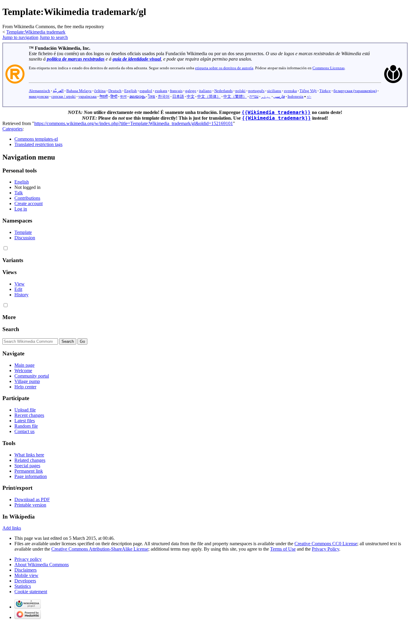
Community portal (31, 375)
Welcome (23, 370)
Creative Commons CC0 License (325, 543)
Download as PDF (32, 499)
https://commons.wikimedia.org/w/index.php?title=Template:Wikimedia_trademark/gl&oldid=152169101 (133, 123)
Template (23, 232)
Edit (18, 289)
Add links (11, 528)
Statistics (22, 586)
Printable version (30, 504)
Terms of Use (283, 549)
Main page (24, 365)
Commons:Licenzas (328, 68)
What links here (29, 454)
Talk (18, 192)
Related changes (29, 460)
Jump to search (54, 37)
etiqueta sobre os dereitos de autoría (224, 68)
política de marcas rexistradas (75, 58)
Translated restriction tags (38, 144)
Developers (25, 580)
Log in (20, 208)
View (19, 283)
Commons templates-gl (36, 139)
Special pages (27, 465)
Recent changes (29, 415)
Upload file (25, 409)
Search (10, 329)
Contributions (27, 198)
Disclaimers (25, 570)
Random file (26, 426)
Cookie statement (30, 591)
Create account (28, 203)
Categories (12, 128)
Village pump (27, 381)
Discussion (24, 237)
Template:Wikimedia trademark (35, 31)
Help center (25, 386)
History (21, 294)
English (21, 181)
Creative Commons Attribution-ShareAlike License (99, 549)
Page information (30, 476)
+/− (309, 96)
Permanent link (28, 471)
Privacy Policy (325, 549)
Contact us (24, 431)
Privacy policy (28, 559)
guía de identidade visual (137, 58)
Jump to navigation (20, 37)
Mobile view (26, 575)
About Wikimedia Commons (41, 564)
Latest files (24, 420)
